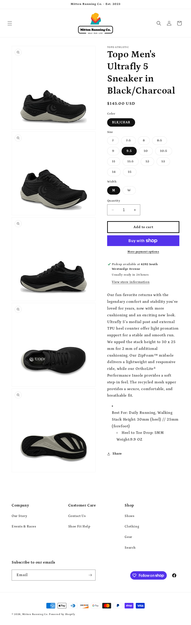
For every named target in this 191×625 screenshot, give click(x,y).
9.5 (129, 151)
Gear (128, 537)
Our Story (19, 516)
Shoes (129, 516)
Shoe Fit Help (79, 526)
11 (116, 162)
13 (165, 162)
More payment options (143, 251)
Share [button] (117, 454)
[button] (10, 23)
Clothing (132, 526)
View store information (131, 282)
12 (150, 162)
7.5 (131, 142)
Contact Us (77, 516)
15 (132, 173)
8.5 (162, 142)
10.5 (166, 152)
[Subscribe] (90, 575)
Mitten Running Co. (35, 614)
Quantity (113, 201)
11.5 (133, 162)
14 (116, 173)
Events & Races (24, 526)
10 (148, 152)
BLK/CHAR (121, 122)
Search (130, 548)
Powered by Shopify (62, 614)
